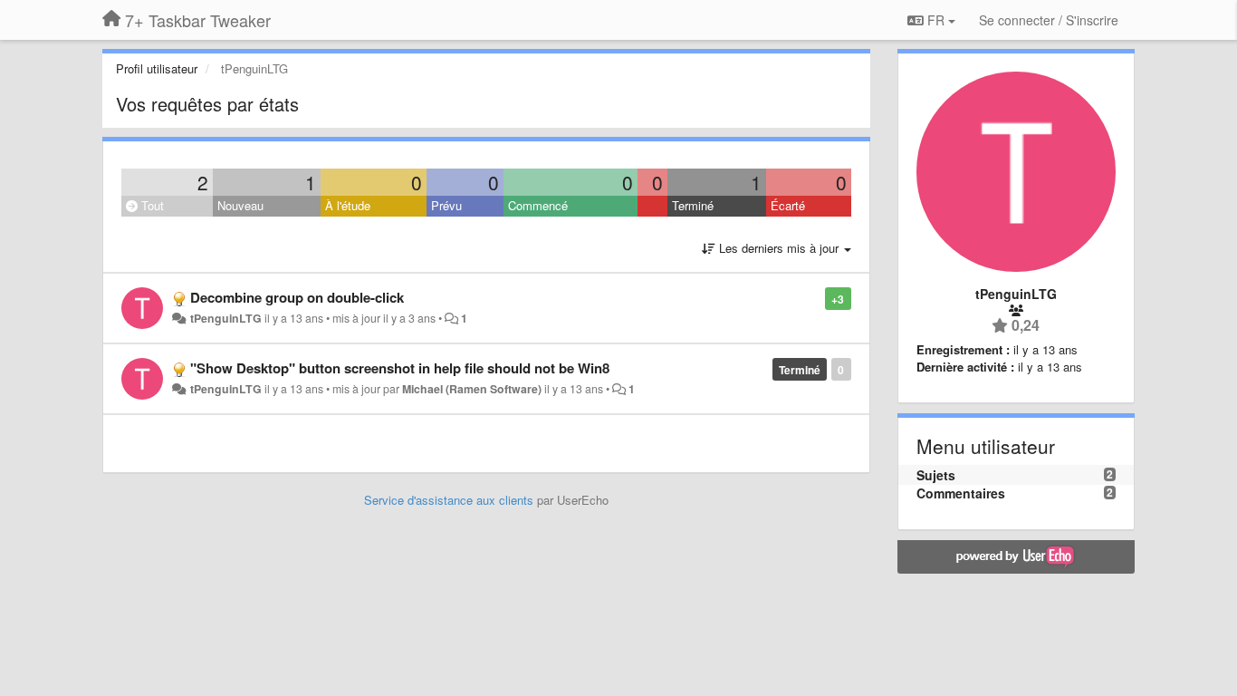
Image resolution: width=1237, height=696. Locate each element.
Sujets (935, 475)
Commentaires (960, 493)
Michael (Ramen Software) (472, 389)
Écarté (788, 205)
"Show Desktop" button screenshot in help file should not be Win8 (399, 368)
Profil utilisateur (156, 68)
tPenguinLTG (224, 318)
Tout (151, 205)
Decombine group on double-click (297, 297)
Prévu (446, 205)
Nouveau (240, 205)
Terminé (693, 205)
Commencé (538, 205)
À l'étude (347, 205)
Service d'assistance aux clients (448, 499)
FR (936, 20)
